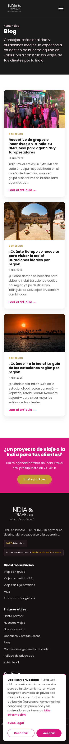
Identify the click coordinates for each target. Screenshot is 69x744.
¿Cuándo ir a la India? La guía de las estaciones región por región (34, 367)
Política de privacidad (19, 656)
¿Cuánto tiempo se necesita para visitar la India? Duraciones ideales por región (34, 258)
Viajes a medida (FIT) (19, 578)
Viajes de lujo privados (19, 585)
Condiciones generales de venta (26, 649)
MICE (7, 592)
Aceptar (49, 733)
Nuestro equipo (14, 629)
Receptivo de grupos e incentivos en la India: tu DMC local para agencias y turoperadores (32, 146)
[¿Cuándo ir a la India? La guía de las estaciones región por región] (34, 333)
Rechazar (21, 733)
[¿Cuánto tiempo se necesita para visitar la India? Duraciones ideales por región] (34, 221)
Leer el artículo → (22, 190)
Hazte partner (34, 479)
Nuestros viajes (14, 623)
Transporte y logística (19, 598)
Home (8, 26)
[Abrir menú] (61, 8)
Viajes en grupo (14, 572)
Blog (7, 642)
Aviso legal (11, 662)
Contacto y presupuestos (22, 636)
